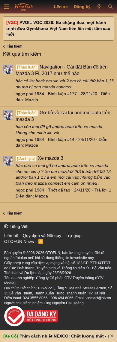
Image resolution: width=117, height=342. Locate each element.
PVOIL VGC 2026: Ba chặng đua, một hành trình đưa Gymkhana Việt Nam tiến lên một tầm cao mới (58, 28)
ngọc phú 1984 (30, 93)
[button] (6, 6)
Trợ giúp (74, 235)
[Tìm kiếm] (110, 6)
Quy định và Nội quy (42, 235)
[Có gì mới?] (99, 6)
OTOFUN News (19, 241)
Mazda (31, 99)
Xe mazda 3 (40, 158)
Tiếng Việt (18, 226)
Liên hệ (11, 235)
